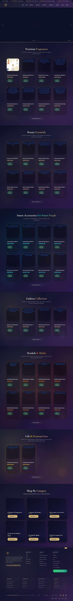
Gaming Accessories (41, 585)
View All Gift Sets (35, 477)
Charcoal (55, 583)
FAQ (53, 559)
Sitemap (38, 595)
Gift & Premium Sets (56, 535)
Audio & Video (40, 583)
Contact (67, 4)
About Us (54, 555)
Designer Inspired (10, 585)
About (63, 4)
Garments (44, 4)
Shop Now (11, 516)
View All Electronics (36, 284)
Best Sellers (28, 561)
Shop (27, 4)
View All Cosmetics (36, 201)
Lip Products (25, 585)
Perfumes (31, 4)
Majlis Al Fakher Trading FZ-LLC (14, 595)
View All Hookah (35, 422)
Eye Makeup (25, 583)
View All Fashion (35, 339)
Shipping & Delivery (56, 561)
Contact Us (55, 557)
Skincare (24, 587)
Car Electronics (40, 587)
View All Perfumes (36, 118)
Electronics (51, 4)
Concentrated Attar (10, 581)
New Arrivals (28, 559)
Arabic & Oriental (10, 583)
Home (23, 4)
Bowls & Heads (56, 585)
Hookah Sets (56, 581)
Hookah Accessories (43, 563)
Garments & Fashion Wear (14, 534)
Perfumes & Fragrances (15, 512)
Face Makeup (25, 581)
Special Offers (28, 563)
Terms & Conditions (56, 567)
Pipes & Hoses (56, 587)
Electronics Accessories (56, 512)
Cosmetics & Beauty (35, 512)
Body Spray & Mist (10, 587)
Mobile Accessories (41, 581)
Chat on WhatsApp (61, 570)
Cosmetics (38, 4)
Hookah (57, 4)
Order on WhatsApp (10, 81)
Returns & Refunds (56, 563)
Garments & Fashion (42, 559)
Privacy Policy (55, 565)
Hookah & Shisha (34, 535)
